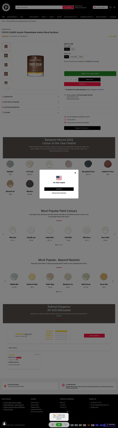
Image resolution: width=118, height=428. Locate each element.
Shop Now (59, 189)
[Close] (75, 173)
